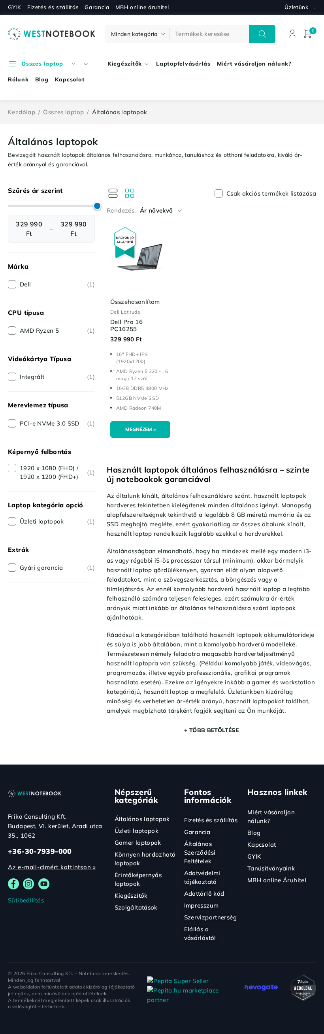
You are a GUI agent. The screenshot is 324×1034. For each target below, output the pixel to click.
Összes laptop (63, 112)
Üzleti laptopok (57, 521)
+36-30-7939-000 (40, 851)
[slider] (97, 206)
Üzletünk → (300, 7)
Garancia (97, 7)
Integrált (57, 376)
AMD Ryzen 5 (57, 330)
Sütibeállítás (26, 900)
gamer (261, 682)
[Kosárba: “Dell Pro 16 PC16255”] (140, 429)
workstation (297, 682)
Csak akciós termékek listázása (271, 193)
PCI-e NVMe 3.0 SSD (57, 423)
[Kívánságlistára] (112, 232)
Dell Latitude (125, 312)
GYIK (14, 7)
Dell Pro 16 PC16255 (126, 325)
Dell (57, 284)
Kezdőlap (21, 112)
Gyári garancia (57, 567)
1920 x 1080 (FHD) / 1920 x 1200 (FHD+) (57, 472)
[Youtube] (43, 883)
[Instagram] (28, 883)
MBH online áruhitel (142, 7)
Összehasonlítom (135, 301)
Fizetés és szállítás (53, 7)
